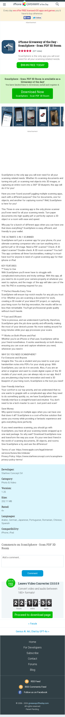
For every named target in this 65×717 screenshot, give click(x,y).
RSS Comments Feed (35, 686)
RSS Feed (35, 681)
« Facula (32, 623)
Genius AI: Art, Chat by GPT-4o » (32, 631)
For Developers (32, 647)
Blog (32, 669)
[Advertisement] (32, 31)
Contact (32, 658)
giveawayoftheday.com (38, 703)
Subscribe (33, 653)
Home (32, 641)
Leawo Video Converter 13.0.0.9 (38, 583)
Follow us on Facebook (35, 692)
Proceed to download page (33, 615)
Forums (32, 664)
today (32, 65)
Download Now (32, 93)
